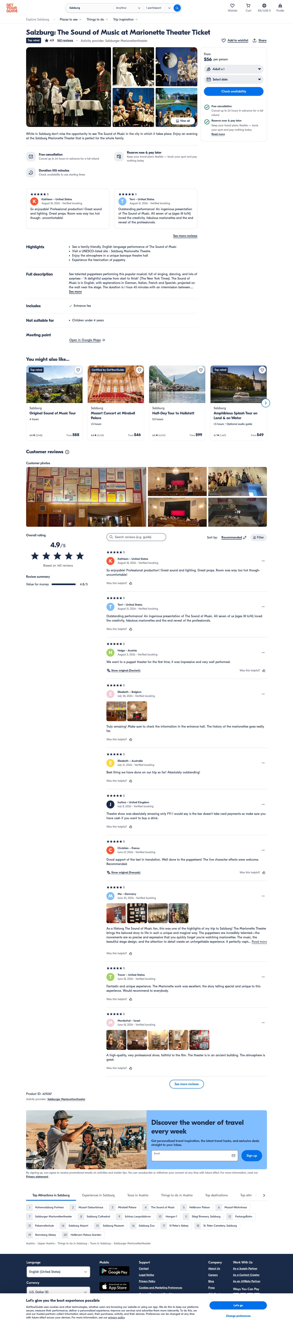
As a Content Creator (246, 1275)
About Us (214, 1268)
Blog (211, 1281)
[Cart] (248, 5)
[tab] (51, 1195)
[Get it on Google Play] (114, 1271)
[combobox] (234, 537)
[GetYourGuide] (12, 8)
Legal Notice (146, 1275)
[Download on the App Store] (114, 1287)
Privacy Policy (147, 1281)
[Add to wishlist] (78, 370)
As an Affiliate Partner (246, 1281)
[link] (54, 403)
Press (211, 1287)
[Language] (264, 5)
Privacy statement (37, 1176)
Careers (213, 1275)
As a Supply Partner (245, 1268)
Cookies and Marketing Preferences (160, 1287)
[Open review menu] (263, 561)
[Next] (265, 403)
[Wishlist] (232, 5)
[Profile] (280, 5)
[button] (58, 40)
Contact (144, 1268)
